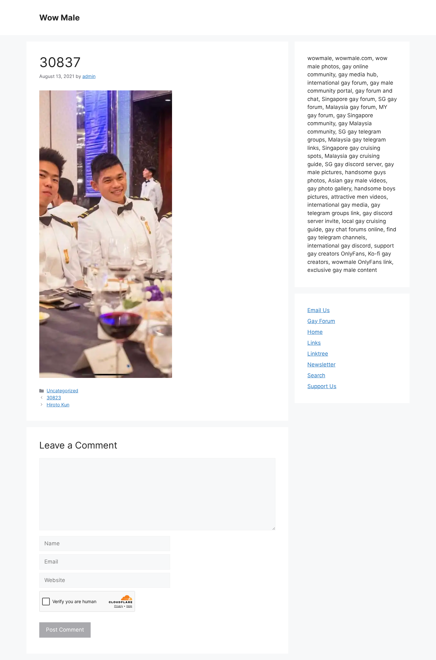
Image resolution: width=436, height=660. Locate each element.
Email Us (318, 310)
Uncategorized (62, 390)
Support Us (321, 386)
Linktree (317, 353)
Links (314, 343)
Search (316, 375)
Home (315, 332)
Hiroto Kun (58, 404)
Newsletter (321, 364)
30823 (54, 397)
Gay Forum (321, 321)
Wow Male (59, 17)
